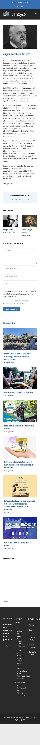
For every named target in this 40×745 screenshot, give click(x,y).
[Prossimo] (35, 225)
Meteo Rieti (6, 601)
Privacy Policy (32, 638)
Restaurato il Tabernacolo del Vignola (20, 688)
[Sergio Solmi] (10, 221)
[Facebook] (4, 645)
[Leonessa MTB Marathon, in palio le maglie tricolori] (20, 411)
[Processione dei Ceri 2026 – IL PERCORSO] (20, 378)
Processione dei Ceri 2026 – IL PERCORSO (18, 392)
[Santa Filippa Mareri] (29, 221)
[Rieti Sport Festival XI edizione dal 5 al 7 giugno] (20, 528)
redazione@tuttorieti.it (20, 2)
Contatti (32, 625)
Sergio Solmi (8, 229)
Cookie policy (32, 631)
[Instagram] (7, 645)
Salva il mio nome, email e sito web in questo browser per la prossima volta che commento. (19, 294)
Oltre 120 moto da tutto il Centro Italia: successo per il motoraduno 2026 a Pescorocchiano (17, 356)
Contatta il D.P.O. (32, 653)
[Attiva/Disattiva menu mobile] (36, 13)
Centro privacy (32, 645)
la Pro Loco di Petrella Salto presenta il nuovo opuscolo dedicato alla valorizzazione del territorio (19, 465)
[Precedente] (4, 225)
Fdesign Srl (21, 720)
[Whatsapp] (10, 645)
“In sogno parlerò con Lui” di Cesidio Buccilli (20, 636)
